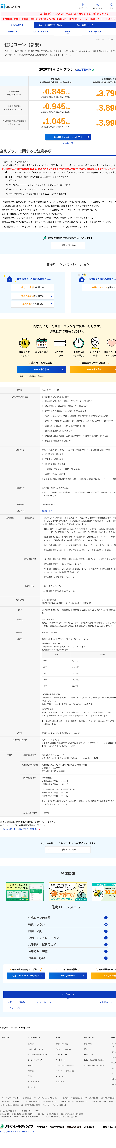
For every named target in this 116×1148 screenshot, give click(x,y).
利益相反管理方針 (34, 1101)
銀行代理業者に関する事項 (30, 1105)
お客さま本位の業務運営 (10, 1105)
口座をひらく (5, 1037)
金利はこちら (47, 511)
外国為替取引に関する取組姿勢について (75, 1101)
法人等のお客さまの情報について (13, 1101)
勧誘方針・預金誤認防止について (75, 1098)
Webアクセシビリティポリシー (49, 1098)
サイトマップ (6, 1098)
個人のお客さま (17, 25)
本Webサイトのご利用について (24, 1098)
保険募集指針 (94, 1098)
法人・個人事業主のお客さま (51, 25)
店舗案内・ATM (82, 8)
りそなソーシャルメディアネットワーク (15, 1028)
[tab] (68, 918)
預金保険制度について (51, 1101)
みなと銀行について (85, 25)
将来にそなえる (89, 1037)
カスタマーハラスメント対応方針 (55, 1105)
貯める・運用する (34, 1037)
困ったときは (97, 8)
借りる (58, 1037)
